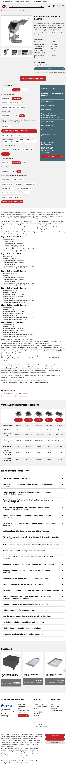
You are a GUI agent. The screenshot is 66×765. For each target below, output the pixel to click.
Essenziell (7, 761)
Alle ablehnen (55, 739)
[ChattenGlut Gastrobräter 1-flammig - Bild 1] (16, 52)
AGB (52, 704)
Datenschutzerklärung (57, 710)
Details (18, 420)
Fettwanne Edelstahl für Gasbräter (31, 674)
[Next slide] (31, 52)
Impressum (54, 708)
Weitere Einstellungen (25, 763)
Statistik (15, 761)
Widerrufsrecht (55, 706)
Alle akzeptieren (55, 735)
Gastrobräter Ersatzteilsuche (22, 705)
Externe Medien (35, 761)
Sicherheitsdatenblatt (23, 393)
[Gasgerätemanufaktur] (4, 6)
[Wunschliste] (54, 6)
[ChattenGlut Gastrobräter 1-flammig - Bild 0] (6, 52)
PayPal (6, 763)
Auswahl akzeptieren (55, 742)
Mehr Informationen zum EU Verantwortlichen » (14, 396)
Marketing (24, 761)
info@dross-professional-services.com (39, 718)
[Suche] (42, 6)
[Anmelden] (49, 6)
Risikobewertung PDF (8, 393)
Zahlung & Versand (23, 710)
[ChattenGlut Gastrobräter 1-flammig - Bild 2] (27, 52)
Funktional (15, 763)
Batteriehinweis (22, 712)
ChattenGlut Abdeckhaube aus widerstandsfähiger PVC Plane (11, 675)
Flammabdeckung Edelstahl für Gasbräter (54, 674)
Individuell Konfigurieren (49, 68)
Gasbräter (15, 10)
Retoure (20, 708)
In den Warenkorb (51, 156)
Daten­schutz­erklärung (29, 758)
